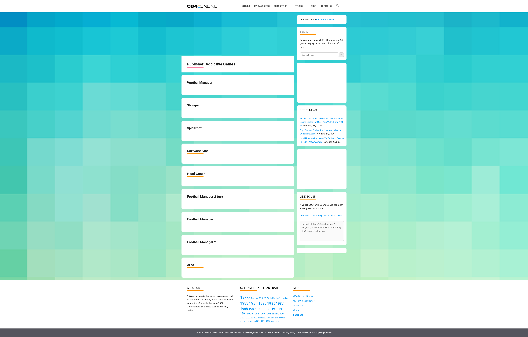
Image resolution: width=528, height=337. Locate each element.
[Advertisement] (238, 34)
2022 (263, 321)
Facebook (298, 314)
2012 (245, 321)
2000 (281, 313)
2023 (268, 321)
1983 (244, 303)
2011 (242, 321)
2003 (254, 318)
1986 (271, 303)
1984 (253, 303)
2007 (272, 318)
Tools (299, 6)
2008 (276, 318)
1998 (268, 313)
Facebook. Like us (325, 19)
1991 (267, 309)
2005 (264, 318)
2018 (250, 321)
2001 (243, 317)
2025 (277, 321)
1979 (266, 298)
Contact (297, 310)
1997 (262, 313)
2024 (272, 321)
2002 (249, 317)
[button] (337, 6)
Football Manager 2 (201, 242)
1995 (250, 313)
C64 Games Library (303, 296)
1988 (244, 309)
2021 (258, 321)
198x (251, 298)
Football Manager (200, 219)
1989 (252, 309)
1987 (280, 303)
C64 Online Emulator (303, 300)
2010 (284, 318)
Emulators (280, 6)
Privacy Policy (289, 333)
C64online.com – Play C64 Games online (321, 215)
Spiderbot (194, 128)
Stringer (193, 105)
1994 (243, 313)
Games (246, 6)
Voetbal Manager (200, 83)
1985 (262, 303)
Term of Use (302, 333)
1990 (259, 309)
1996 (256, 313)
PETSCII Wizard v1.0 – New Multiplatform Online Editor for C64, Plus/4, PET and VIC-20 (322, 122)
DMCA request (316, 333)
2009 (281, 318)
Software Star (197, 151)
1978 (261, 298)
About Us (326, 6)
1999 (275, 313)
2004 (260, 318)
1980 (272, 297)
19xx (244, 297)
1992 (275, 309)
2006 (268, 318)
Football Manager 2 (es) (205, 197)
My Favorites (262, 6)
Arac (190, 265)
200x (256, 298)
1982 (284, 297)
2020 (254, 321)
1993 (282, 309)
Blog (313, 6)
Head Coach (196, 174)
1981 (278, 298)
